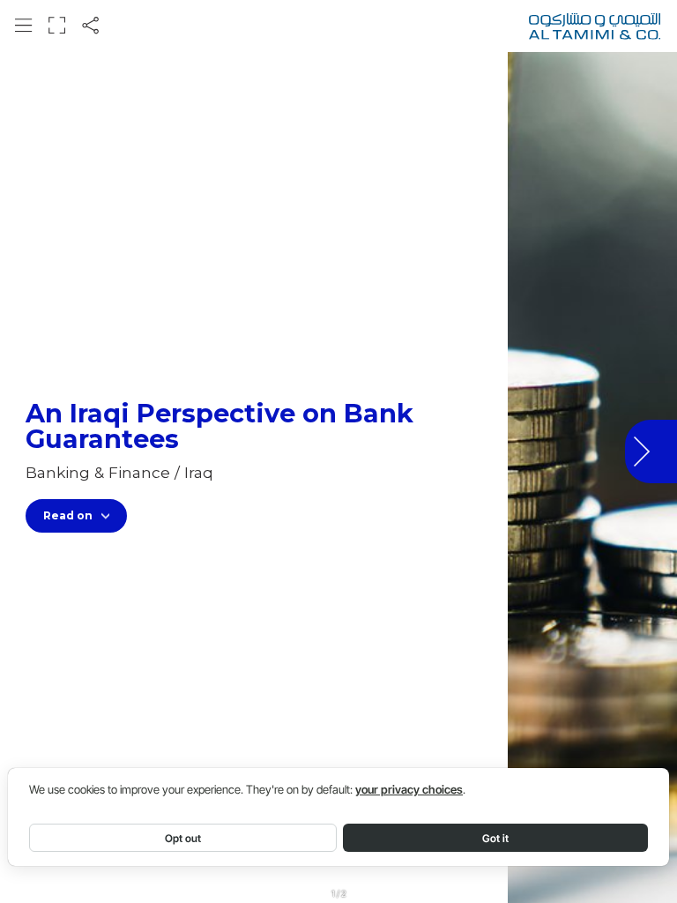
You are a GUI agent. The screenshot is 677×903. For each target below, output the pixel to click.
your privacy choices (409, 789)
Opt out (183, 838)
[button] (23, 25)
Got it (495, 838)
